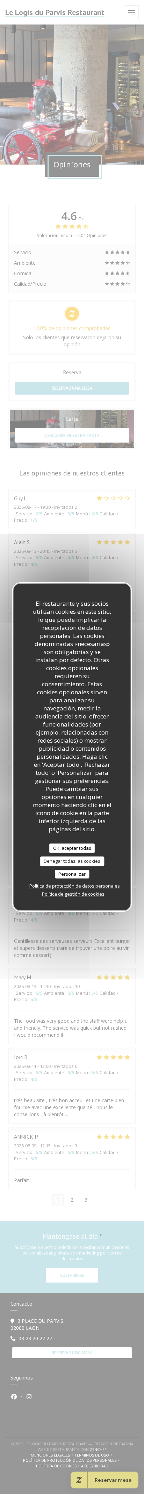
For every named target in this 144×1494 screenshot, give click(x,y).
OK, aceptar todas (72, 848)
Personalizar (72, 874)
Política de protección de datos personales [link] (74, 886)
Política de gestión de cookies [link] (73, 894)
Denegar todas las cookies (72, 861)
